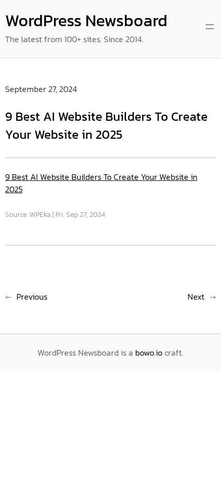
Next (196, 296)
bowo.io (148, 352)
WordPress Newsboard (86, 20)
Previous (31, 296)
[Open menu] (210, 27)
